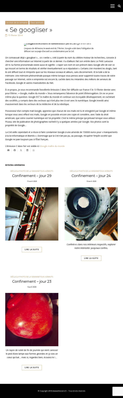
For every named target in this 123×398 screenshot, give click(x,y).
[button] (112, 6)
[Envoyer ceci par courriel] (8, 150)
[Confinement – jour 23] (31, 327)
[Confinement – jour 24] (91, 219)
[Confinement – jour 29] (31, 219)
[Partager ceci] (15, 150)
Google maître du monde (52, 146)
